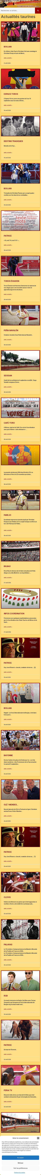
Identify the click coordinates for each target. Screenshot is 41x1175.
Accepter (20, 1158)
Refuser (20, 1163)
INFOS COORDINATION (14, 613)
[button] (38, 1138)
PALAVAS (8, 944)
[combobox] (17, 11)
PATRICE (8, 236)
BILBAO (7, 566)
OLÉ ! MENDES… (11, 805)
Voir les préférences (21, 1168)
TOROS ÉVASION (11, 281)
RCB (6, 996)
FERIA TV (8, 1090)
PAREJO (7, 515)
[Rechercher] (38, 11)
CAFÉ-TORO (9, 423)
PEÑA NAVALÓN (11, 330)
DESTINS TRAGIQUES (13, 141)
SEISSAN (8, 375)
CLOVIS (7, 897)
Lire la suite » (8, 58)
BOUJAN (8, 47)
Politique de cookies (19, 1172)
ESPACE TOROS (11, 94)
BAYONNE (8, 755)
